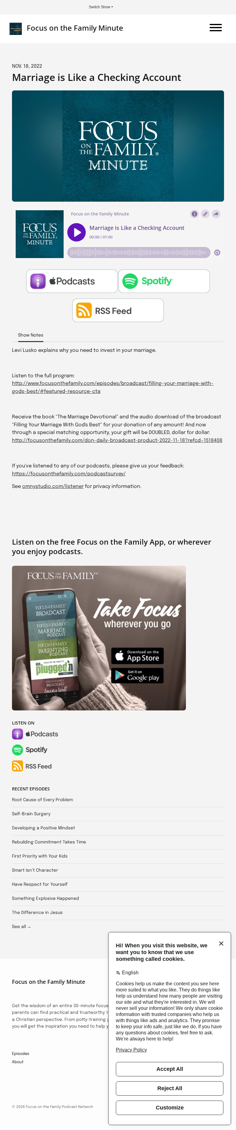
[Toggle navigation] (215, 28)
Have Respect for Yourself (40, 884)
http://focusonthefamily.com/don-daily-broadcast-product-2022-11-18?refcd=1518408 (117, 440)
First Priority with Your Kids (40, 856)
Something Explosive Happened (45, 898)
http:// (20, 383)
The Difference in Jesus (37, 913)
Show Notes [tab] (30, 335)
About (18, 1062)
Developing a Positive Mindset (43, 828)
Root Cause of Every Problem (42, 800)
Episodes (20, 1054)
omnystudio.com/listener (53, 486)
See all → (21, 927)
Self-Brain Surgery (31, 814)
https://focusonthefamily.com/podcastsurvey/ (69, 474)
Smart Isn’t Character (35, 870)
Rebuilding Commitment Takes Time (49, 842)
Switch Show (99, 7)
